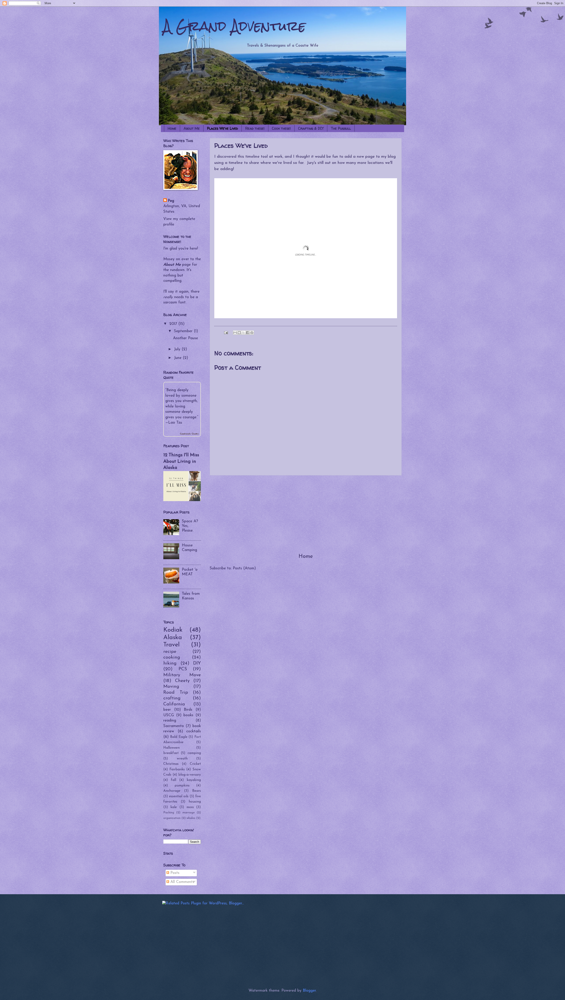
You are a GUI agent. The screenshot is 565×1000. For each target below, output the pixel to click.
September (184, 331)
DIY (197, 663)
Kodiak (173, 630)
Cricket (195, 764)
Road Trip (175, 692)
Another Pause (185, 338)
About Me (192, 128)
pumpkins (182, 785)
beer (167, 710)
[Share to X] (243, 332)
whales (190, 818)
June (178, 358)
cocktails (193, 731)
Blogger (309, 990)
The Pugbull (341, 128)
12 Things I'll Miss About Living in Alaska (181, 461)
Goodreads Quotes (189, 434)
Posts (174, 873)
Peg (171, 201)
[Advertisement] (306, 514)
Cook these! (281, 128)
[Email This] (235, 332)
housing (195, 801)
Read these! (255, 128)
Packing (168, 812)
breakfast (171, 753)
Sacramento (173, 726)
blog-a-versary (189, 775)
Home (172, 128)
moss (190, 807)
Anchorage (171, 791)
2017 (173, 324)
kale (173, 807)
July (178, 349)
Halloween (171, 748)
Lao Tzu (175, 422)
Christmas (171, 764)
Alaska (172, 637)
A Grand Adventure (234, 26)
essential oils (178, 796)
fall (173, 780)
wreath (182, 758)
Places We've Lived (222, 128)
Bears (196, 791)
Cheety (182, 680)
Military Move (182, 675)
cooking (171, 657)
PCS (183, 669)
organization (172, 818)
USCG (168, 715)
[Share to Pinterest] (252, 332)
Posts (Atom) (244, 568)
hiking (170, 663)
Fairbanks (177, 769)
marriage (189, 812)
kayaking (194, 780)
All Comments (181, 882)
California (174, 704)
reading (169, 720)
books (188, 715)
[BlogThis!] (239, 332)
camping (194, 753)
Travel (171, 645)
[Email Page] (225, 332)
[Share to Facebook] (247, 332)
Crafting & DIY (311, 128)
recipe (169, 651)
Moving (171, 686)
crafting (172, 698)
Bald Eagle (178, 737)
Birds (188, 710)
